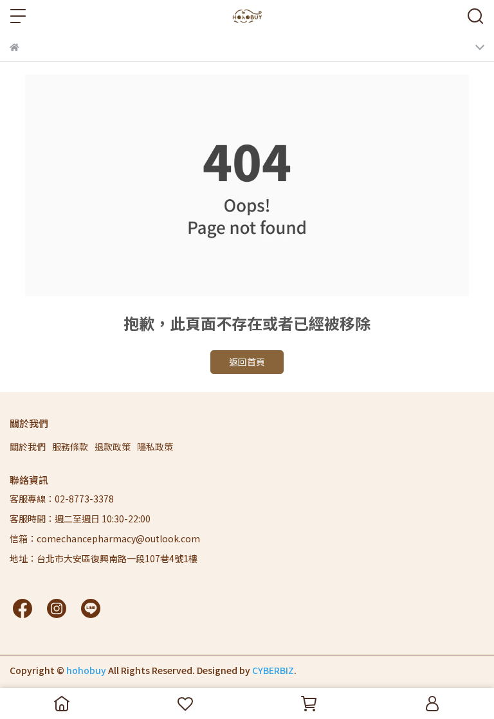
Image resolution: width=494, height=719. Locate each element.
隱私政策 (155, 446)
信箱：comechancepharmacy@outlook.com (105, 538)
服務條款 (70, 446)
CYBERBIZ (273, 670)
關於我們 (28, 446)
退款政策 (113, 446)
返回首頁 (247, 361)
